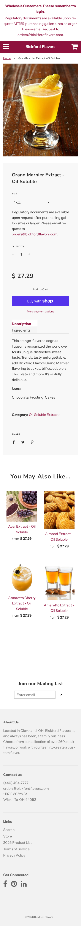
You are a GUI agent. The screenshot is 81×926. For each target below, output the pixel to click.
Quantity (18, 246)
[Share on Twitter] (23, 442)
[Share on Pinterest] (32, 442)
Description (21, 324)
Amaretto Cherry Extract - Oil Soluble (21, 603)
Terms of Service (16, 849)
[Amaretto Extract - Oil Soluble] (59, 581)
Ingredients (21, 330)
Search (9, 829)
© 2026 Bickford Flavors (39, 917)
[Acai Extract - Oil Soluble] (21, 506)
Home (7, 58)
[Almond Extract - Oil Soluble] (59, 510)
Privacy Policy (14, 855)
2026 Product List (17, 842)
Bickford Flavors (40, 46)
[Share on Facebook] (15, 442)
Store (7, 836)
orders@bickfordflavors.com (34, 234)
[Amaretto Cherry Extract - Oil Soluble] (21, 577)
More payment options (40, 311)
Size (14, 193)
